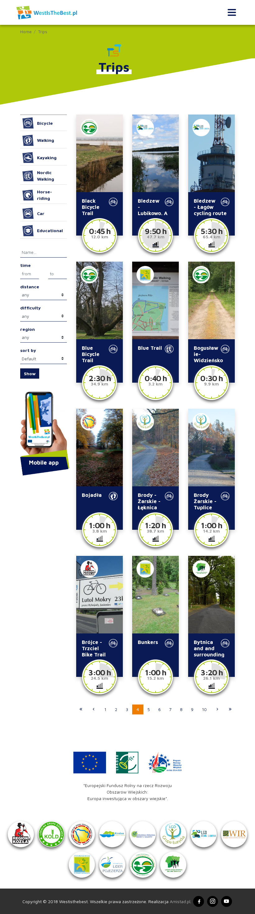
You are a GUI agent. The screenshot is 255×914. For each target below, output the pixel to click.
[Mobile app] (43, 425)
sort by (28, 350)
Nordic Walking (45, 176)
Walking (45, 140)
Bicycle (45, 123)
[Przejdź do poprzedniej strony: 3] (93, 709)
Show (30, 373)
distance (29, 286)
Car (40, 213)
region (27, 329)
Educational (50, 230)
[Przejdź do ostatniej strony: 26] (230, 709)
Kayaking (47, 157)
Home (26, 31)
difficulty (30, 307)
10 (204, 709)
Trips (42, 31)
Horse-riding (44, 195)
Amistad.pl (180, 901)
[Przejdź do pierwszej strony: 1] (80, 709)
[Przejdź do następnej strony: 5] (217, 709)
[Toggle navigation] (231, 12)
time (25, 265)
